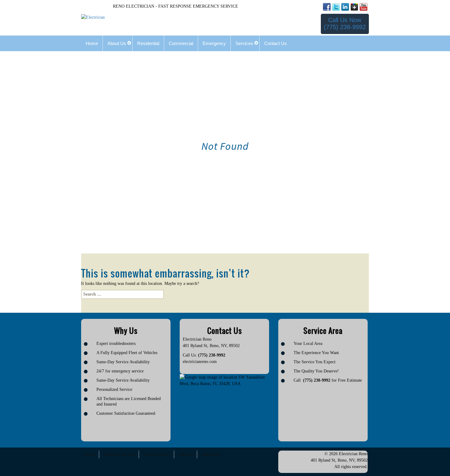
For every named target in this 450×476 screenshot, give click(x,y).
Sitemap (186, 454)
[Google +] (354, 7)
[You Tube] (363, 7)
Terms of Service (119, 454)
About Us (210, 454)
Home (90, 454)
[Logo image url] (93, 17)
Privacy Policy (157, 454)
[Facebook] (327, 7)
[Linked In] (345, 7)
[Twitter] (336, 7)
